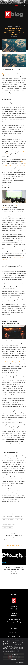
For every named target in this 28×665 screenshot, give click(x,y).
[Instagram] (22, 6)
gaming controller (7, 516)
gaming (15, 514)
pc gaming (5, 522)
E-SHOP (16, 5)
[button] (3, 561)
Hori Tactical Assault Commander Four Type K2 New (14, 166)
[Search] (26, 6)
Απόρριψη (13, 659)
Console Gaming (7, 514)
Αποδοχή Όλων (14, 654)
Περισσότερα (19, 662)
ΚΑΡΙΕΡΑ (14, 613)
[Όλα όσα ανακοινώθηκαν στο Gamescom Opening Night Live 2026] (14, 557)
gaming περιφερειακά (8, 519)
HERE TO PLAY (19, 519)
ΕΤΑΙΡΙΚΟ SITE (14, 606)
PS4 (7, 154)
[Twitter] (20, 6)
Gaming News (18, 516)
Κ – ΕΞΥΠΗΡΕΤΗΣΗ (14, 636)
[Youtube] (24, 6)
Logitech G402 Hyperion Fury (13, 362)
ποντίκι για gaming (7, 527)
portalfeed (13, 522)
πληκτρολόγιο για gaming (9, 524)
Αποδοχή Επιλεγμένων (13, 656)
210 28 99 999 (14, 624)
